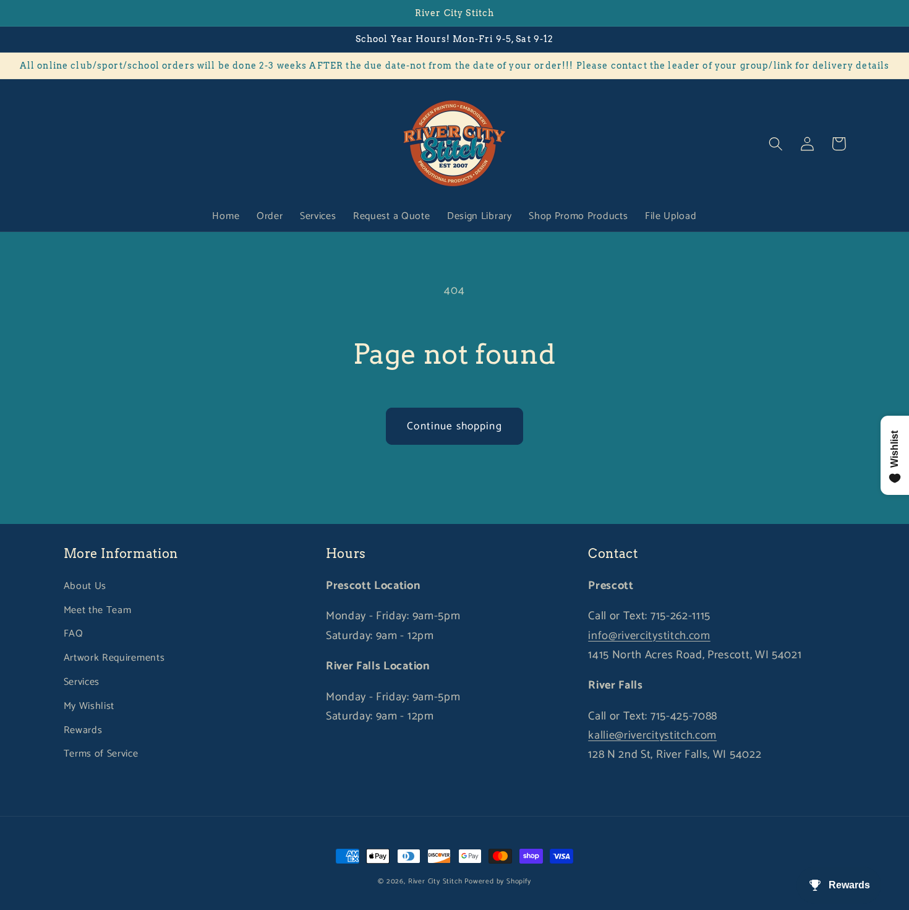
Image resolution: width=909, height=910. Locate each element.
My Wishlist (89, 706)
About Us (85, 586)
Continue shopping (454, 426)
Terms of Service (101, 753)
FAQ (73, 633)
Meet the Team (98, 610)
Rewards (83, 730)
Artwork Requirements (114, 658)
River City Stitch (435, 881)
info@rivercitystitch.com (649, 636)
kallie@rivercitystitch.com (652, 735)
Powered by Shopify (497, 881)
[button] (776, 144)
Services (82, 682)
